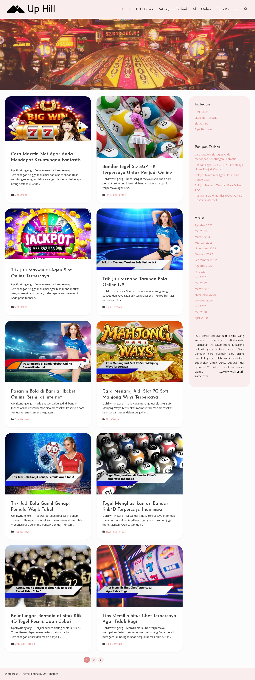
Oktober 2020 (204, 300)
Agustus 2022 (204, 265)
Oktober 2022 (204, 254)
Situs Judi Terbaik (173, 9)
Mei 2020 (201, 312)
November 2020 (205, 294)
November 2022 (205, 248)
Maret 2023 (202, 237)
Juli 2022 (200, 271)
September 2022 (206, 260)
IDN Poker (144, 9)
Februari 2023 (204, 242)
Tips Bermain (227, 9)
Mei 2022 (201, 283)
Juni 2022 (200, 277)
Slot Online (202, 9)
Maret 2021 (202, 289)
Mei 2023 (201, 231)
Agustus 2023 (204, 225)
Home (125, 9)
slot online (229, 335)
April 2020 (201, 318)
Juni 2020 (200, 306)
